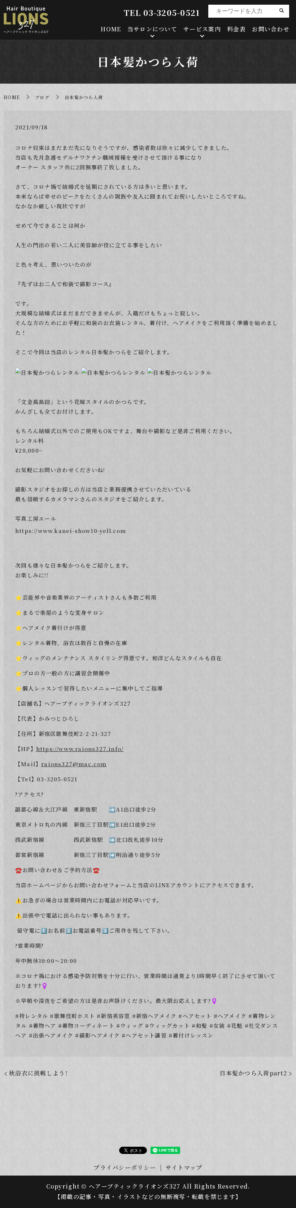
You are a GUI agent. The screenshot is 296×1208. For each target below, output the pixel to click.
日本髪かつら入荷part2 (253, 1073)
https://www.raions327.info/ (79, 748)
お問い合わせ (271, 29)
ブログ (42, 97)
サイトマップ (184, 1167)
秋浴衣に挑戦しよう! (38, 1073)
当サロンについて (152, 29)
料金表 (236, 29)
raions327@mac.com (73, 764)
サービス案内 (202, 29)
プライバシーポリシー (124, 1167)
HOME (111, 29)
